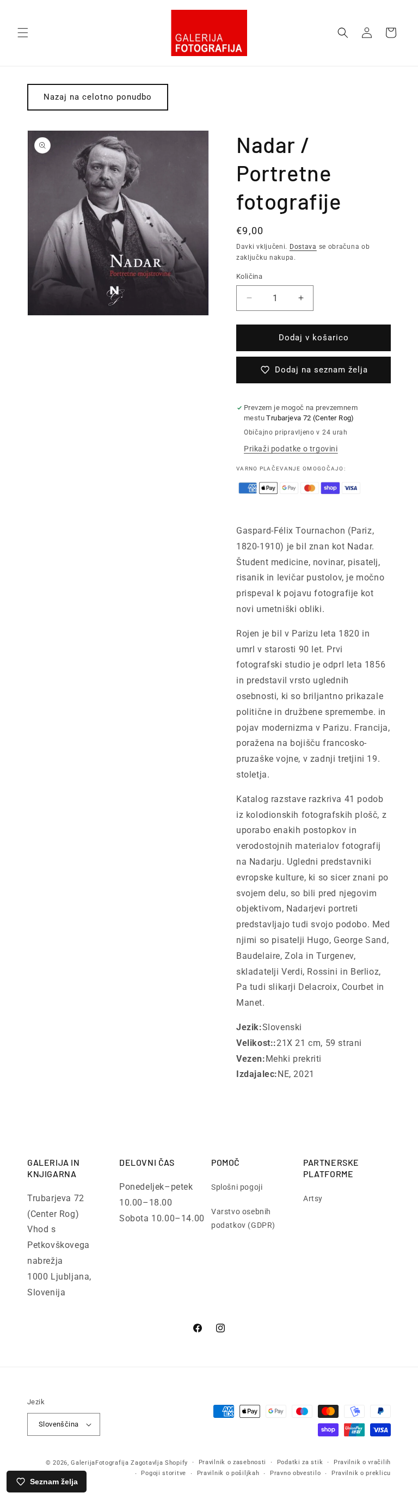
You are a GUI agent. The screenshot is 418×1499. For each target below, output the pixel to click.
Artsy (313, 1198)
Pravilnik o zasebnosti (232, 1462)
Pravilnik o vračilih (362, 1462)
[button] (23, 33)
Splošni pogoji (236, 1187)
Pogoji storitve (163, 1473)
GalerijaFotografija (99, 1462)
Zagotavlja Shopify (159, 1462)
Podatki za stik (300, 1462)
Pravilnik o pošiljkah (228, 1473)
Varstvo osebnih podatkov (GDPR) (243, 1218)
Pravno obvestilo (295, 1473)
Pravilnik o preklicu (361, 1473)
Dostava (303, 246)
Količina (249, 276)
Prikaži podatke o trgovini (291, 448)
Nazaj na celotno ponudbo (98, 97)
